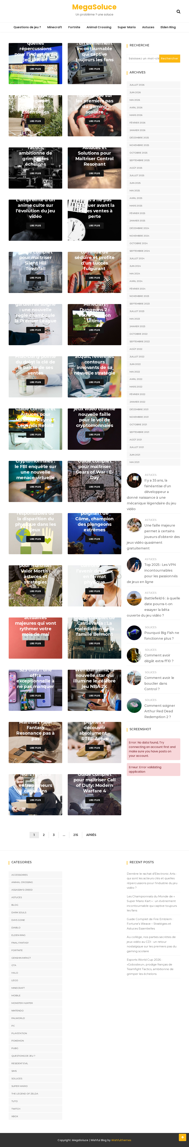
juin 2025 (135, 183)
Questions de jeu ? (27, 27)
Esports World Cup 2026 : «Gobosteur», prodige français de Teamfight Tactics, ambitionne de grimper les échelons (150, 967)
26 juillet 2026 (109, 446)
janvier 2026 (137, 130)
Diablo (15, 927)
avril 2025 (136, 198)
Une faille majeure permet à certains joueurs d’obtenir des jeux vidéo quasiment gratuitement (153, 536)
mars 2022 (136, 386)
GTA (13, 965)
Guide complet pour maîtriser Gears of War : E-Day (94, 469)
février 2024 (137, 288)
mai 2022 (135, 371)
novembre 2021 (139, 416)
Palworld (18, 1018)
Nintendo (17, 1010)
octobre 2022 (138, 333)
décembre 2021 (139, 409)
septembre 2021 (139, 432)
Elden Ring (168, 27)
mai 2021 (134, 462)
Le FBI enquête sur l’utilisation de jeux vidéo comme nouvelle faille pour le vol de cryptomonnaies (94, 411)
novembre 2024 (139, 235)
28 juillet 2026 (109, 289)
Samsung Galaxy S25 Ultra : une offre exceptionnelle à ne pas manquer (35, 675)
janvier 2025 (137, 220)
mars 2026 (136, 115)
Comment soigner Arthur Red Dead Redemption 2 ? (159, 711)
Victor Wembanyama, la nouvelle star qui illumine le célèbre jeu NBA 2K (94, 675)
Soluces (151, 627)
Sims (14, 1071)
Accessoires (19, 874)
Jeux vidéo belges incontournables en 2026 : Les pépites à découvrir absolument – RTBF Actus (94, 722)
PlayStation (19, 1033)
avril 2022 (136, 379)
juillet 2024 (137, 258)
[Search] (178, 11)
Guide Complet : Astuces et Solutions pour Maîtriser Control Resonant (94, 153)
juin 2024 (135, 266)
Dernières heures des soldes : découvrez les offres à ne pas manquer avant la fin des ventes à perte (94, 199)
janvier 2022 (137, 401)
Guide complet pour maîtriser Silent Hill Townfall (35, 260)
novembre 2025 (139, 145)
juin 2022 (135, 364)
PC (13, 1025)
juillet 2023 (137, 311)
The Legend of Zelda (24, 1093)
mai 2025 (135, 190)
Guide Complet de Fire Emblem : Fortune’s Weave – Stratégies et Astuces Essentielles (35, 98)
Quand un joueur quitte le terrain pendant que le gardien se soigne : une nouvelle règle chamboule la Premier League (35, 304)
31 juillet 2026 (50, 80)
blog (14, 904)
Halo (14, 972)
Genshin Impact (21, 957)
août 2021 (136, 439)
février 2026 (137, 122)
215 (75, 835)
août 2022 (136, 349)
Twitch (15, 1108)
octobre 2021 (138, 424)
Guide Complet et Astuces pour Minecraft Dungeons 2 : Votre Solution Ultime (94, 306)
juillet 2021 (137, 447)
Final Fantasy (20, 942)
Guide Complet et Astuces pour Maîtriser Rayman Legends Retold (35, 417)
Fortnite (74, 27)
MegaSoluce (94, 7)
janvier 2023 (137, 326)
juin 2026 (135, 92)
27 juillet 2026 (50, 393)
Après (91, 835)
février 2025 (137, 213)
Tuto (14, 1101)
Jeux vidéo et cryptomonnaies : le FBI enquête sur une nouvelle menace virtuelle (35, 466)
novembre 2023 (139, 296)
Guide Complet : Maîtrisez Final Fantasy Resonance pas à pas (35, 727)
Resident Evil (19, 1063)
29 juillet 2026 (50, 237)
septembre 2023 (140, 303)
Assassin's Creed (22, 889)
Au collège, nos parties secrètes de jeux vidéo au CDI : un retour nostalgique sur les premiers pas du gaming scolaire (151, 944)
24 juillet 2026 (109, 602)
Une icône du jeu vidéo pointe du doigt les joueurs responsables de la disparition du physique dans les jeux (35, 513)
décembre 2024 (139, 228)
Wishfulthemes (121, 1140)
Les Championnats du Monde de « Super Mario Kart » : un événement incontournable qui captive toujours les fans (94, 43)
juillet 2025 (137, 175)
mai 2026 (135, 100)
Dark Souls (18, 912)
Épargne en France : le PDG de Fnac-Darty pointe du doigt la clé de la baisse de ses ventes (35, 359)
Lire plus (35, 68)
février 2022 (137, 394)
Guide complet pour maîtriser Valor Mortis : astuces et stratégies (35, 571)
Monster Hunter (22, 1003)
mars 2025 (136, 205)
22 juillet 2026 (109, 759)
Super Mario (127, 27)
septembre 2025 (140, 160)
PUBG (14, 1048)
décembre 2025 (139, 137)
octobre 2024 (139, 243)
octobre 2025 (138, 152)
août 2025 (136, 167)
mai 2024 (135, 273)
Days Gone (18, 920)
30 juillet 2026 (109, 132)
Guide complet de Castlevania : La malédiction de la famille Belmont (94, 626)
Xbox (14, 1116)
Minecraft (54, 27)
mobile (15, 995)
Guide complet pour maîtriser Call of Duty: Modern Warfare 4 (94, 783)
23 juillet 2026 (50, 707)
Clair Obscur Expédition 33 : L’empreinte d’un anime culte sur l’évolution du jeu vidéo (35, 202)
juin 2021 (135, 454)
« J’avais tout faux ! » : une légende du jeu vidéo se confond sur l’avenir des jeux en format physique (94, 565)
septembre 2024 (140, 250)
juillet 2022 (137, 356)
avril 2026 (136, 107)
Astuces (148, 27)
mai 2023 (135, 318)
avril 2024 (136, 281)
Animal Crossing (99, 27)
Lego (14, 980)
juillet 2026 (137, 84)
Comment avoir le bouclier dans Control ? (159, 683)
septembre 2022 (140, 341)
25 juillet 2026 (50, 550)
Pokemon (17, 1040)
